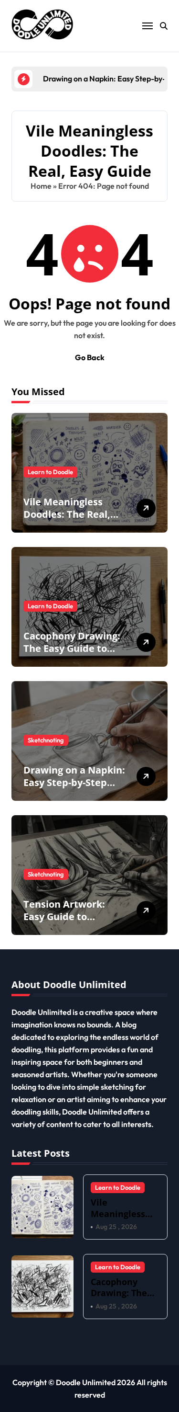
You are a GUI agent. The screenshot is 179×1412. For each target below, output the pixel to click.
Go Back (90, 357)
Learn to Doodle (50, 472)
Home (41, 186)
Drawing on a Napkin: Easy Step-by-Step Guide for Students (74, 782)
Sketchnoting (46, 740)
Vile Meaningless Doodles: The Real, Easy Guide (66, 514)
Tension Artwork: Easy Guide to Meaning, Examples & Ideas (74, 923)
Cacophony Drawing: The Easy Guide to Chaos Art (71, 648)
